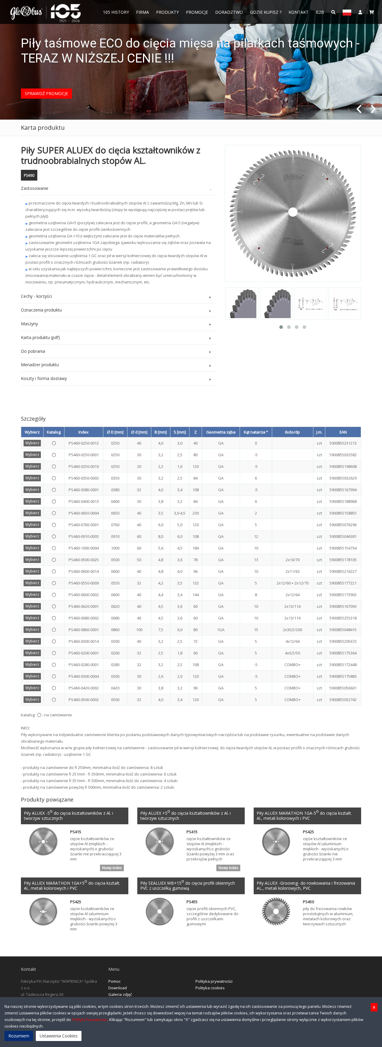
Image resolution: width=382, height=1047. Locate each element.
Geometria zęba (220, 432)
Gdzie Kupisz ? (265, 12)
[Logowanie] (360, 12)
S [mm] (180, 432)
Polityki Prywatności (89, 1019)
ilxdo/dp (292, 432)
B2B (320, 12)
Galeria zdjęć (120, 994)
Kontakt (299, 12)
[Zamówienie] (372, 12)
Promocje (197, 12)
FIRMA (142, 12)
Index (83, 432)
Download (117, 987)
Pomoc (114, 981)
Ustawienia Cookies (59, 1036)
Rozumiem (18, 1036)
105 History (116, 12)
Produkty (167, 12)
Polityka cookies (210, 987)
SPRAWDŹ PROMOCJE (46, 93)
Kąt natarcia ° (256, 432)
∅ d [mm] (139, 432)
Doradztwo (229, 12)
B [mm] (161, 432)
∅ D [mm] (115, 432)
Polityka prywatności (213, 981)
